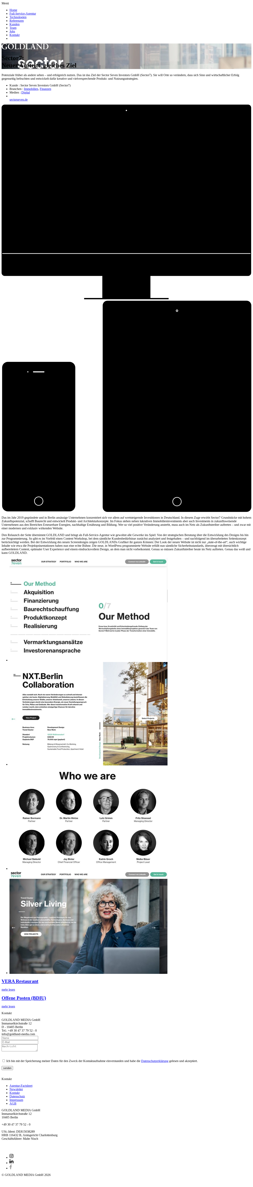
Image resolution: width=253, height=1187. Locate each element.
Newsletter (16, 1089)
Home (13, 10)
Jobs (12, 31)
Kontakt (14, 35)
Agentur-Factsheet (20, 1085)
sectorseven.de (18, 99)
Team (12, 27)
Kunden (14, 24)
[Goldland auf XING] (11, 1157)
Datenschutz (17, 1096)
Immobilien (31, 89)
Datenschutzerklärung (154, 1061)
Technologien (17, 17)
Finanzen (45, 89)
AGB (12, 1103)
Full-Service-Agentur (22, 13)
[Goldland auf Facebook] (10, 1168)
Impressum (16, 1100)
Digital (25, 92)
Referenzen (16, 20)
